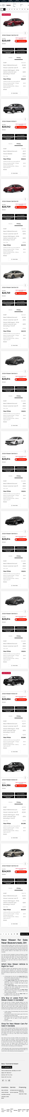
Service (12, 1087)
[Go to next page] (14, 934)
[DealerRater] (9, 1080)
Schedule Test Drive (21, 52)
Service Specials (14, 1092)
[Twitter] (6, 1080)
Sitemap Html (20, 1110)
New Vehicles (4, 1090)
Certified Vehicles (5, 1094)
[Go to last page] (17, 934)
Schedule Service (14, 1090)
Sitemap (15, 1110)
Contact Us (7, 1067)
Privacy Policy (8, 1110)
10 (11, 934)
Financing (22, 1087)
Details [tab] (10, 57)
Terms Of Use (11, 1110)
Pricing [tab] (19, 57)
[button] (25, 33)
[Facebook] (2, 1080)
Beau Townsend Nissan (3, 1110)
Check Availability (20, 49)
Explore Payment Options (8, 49)
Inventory (4, 1087)
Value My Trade (23, 1094)
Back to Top (24, 934)
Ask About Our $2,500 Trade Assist (8, 52)
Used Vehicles (4, 1092)
